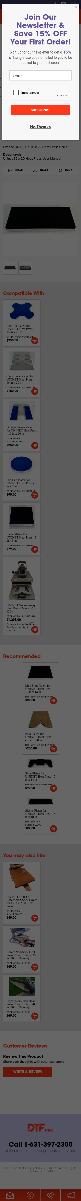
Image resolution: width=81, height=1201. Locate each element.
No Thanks (40, 127)
